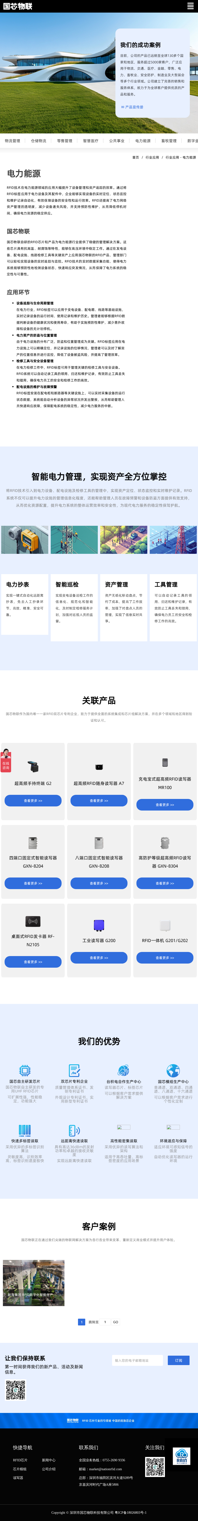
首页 (135, 157)
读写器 (18, 1478)
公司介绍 (49, 1469)
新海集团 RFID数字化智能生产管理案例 (33, 1295)
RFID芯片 (20, 1460)
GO (115, 1322)
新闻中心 (49, 1460)
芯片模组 (20, 1469)
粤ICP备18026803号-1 (131, 1512)
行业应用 (152, 157)
